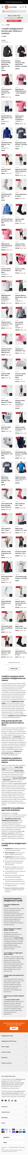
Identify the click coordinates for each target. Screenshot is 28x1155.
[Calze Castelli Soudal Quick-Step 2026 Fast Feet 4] (7, 616)
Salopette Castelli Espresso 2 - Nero (6, 651)
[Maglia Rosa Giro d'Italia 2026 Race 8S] (7, 234)
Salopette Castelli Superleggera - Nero (20, 428)
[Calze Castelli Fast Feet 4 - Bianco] (7, 518)
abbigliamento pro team (7, 1082)
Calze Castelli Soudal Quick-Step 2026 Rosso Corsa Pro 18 (6, 505)
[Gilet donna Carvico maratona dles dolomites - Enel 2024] (7, 79)
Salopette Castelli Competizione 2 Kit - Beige (6, 553)
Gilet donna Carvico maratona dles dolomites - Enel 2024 (6, 91)
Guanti (19, 831)
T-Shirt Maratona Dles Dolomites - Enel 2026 (21, 577)
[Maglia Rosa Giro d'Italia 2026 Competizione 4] (21, 106)
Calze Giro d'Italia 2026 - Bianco (5, 374)
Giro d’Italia (10, 747)
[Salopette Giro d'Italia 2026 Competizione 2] (21, 159)
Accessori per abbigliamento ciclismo (14, 888)
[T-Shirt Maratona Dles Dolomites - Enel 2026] (21, 566)
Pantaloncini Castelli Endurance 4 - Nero (20, 552)
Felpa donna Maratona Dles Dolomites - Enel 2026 (7, 220)
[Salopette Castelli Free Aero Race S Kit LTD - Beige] (21, 591)
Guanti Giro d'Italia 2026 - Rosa (20, 269)
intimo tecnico (18, 783)
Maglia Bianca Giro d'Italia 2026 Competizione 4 (6, 297)
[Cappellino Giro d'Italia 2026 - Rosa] (21, 339)
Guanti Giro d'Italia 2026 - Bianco (6, 428)
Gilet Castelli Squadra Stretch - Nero (6, 577)
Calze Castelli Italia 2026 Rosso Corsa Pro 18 (6, 603)
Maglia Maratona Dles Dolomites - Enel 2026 (21, 143)
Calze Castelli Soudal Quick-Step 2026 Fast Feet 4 (7, 627)
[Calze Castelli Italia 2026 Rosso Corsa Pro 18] (7, 591)
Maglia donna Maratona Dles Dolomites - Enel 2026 (5, 479)
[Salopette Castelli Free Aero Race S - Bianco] (7, 259)
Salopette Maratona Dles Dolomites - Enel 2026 (6, 117)
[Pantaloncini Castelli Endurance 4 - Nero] (21, 542)
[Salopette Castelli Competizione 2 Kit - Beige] (7, 542)
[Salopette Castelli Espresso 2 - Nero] (7, 641)
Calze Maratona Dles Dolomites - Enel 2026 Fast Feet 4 (6, 350)
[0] (23, 7)
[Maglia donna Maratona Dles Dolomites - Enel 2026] (7, 467)
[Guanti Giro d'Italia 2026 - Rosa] (21, 259)
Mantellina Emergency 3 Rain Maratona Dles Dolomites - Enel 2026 (21, 63)
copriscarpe (11, 833)
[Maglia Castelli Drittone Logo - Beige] (21, 616)
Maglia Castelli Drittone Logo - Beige (21, 627)
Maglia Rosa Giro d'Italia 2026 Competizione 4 (19, 117)
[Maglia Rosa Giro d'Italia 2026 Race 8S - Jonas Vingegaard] (21, 79)
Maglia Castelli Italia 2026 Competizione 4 (20, 477)
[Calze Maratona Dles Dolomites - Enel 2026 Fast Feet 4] (7, 339)
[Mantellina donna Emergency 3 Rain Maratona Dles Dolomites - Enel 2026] (7, 51)
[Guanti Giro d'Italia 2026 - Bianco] (7, 417)
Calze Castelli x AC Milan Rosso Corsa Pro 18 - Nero (21, 652)
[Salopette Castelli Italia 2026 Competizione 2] (21, 390)
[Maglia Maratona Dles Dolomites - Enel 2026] (21, 133)
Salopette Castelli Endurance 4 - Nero (20, 244)
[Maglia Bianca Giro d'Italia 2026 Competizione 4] (7, 285)
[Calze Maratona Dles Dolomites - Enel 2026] (7, 184)
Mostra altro (14, 668)
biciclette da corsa (6, 1084)
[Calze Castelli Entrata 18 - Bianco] (21, 184)
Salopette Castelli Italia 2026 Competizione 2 (20, 402)
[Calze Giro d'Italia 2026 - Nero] (21, 209)
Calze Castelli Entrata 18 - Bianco (20, 195)
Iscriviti (14, 1028)
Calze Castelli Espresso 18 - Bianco (6, 401)
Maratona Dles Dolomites (12, 1093)
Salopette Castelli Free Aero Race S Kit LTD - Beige (20, 603)
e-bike (21, 1084)
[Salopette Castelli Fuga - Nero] (7, 159)
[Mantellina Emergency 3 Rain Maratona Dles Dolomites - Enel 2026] (21, 51)
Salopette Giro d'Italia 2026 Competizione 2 (21, 170)
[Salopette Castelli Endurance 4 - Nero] (21, 234)
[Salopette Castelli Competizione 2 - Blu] (7, 312)
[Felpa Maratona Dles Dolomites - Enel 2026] (7, 133)
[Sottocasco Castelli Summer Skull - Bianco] (21, 364)
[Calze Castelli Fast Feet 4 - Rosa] (21, 494)
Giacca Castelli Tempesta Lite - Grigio (19, 323)
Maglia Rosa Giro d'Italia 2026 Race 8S (6, 244)
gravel (16, 1084)
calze (23, 831)
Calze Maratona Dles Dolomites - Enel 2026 (6, 195)
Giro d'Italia (17, 1091)
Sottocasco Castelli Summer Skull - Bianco (20, 375)
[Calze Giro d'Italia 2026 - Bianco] (7, 364)
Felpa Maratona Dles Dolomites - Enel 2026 (6, 144)
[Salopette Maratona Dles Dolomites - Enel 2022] (21, 286)
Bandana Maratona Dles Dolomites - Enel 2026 (6, 453)
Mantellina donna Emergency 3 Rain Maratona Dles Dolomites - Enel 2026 (6, 64)
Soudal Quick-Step (6, 737)
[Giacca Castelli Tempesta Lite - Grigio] (21, 312)
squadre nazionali (19, 1082)
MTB (13, 1084)
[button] (25, 7)
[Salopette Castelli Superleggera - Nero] (21, 417)
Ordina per (3, 40)
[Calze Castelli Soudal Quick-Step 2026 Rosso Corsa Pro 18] (7, 494)
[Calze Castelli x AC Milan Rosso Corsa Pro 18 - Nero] (21, 641)
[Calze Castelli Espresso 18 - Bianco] (7, 390)
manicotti (3, 833)
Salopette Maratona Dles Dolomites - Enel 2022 (20, 297)
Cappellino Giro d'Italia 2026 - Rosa (20, 349)
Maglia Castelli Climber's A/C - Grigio (21, 529)
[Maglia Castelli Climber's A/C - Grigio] (21, 519)
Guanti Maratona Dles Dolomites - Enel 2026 (21, 453)
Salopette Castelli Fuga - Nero (6, 170)
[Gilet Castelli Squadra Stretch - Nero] (7, 566)
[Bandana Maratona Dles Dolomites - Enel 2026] (7, 442)
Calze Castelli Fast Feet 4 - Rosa (20, 504)
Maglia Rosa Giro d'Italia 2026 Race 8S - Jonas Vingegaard (20, 91)
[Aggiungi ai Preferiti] (11, 47)
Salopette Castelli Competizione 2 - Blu (6, 323)
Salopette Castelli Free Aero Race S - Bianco (6, 270)
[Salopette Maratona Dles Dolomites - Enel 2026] (7, 106)
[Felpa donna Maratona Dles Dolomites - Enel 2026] (7, 209)
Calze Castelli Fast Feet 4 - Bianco (6, 529)
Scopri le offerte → (14, 20)
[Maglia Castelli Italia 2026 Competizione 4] (21, 467)
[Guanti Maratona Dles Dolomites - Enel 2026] (21, 442)
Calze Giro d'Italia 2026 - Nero (19, 220)
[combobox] (14, 11)
